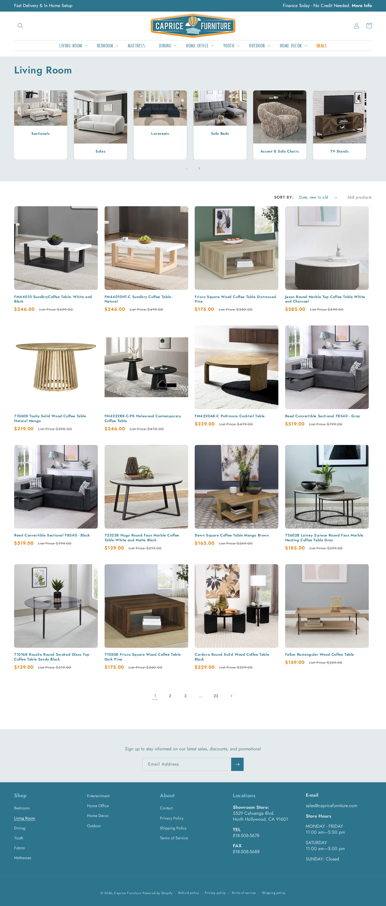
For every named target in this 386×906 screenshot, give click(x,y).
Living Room (24, 818)
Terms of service (244, 892)
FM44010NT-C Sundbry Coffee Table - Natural (139, 299)
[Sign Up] (237, 764)
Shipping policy (274, 892)
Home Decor (98, 815)
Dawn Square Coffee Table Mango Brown (232, 535)
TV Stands (339, 151)
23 (216, 696)
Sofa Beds (220, 133)
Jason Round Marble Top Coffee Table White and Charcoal (325, 299)
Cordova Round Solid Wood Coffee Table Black (232, 657)
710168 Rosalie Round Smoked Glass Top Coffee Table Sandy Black (51, 657)
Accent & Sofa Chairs (280, 151)
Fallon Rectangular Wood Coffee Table (319, 654)
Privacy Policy (171, 818)
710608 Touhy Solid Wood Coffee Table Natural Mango (50, 418)
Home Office (98, 806)
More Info (362, 5)
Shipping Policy (173, 828)
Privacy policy (215, 892)
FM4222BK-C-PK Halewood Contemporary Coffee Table (143, 418)
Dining (19, 828)
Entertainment (98, 796)
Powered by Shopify (158, 893)
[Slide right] (199, 168)
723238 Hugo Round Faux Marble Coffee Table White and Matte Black (142, 538)
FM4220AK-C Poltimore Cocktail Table (230, 416)
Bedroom (22, 808)
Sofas (100, 151)
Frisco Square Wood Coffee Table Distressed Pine (235, 299)
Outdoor (94, 826)
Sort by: (284, 197)
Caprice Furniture (127, 893)
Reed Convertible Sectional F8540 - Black (52, 535)
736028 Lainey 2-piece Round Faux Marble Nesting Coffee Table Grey (324, 538)
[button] (20, 25)
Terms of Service (174, 838)
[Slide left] (187, 168)
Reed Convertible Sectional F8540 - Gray (322, 416)
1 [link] (155, 695)
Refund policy (188, 892)
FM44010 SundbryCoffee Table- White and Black (53, 299)
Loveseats (160, 133)
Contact (166, 808)
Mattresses (22, 858)
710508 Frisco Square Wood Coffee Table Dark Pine (143, 657)
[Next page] (231, 696)
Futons (19, 848)
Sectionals (40, 133)
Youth (18, 838)
